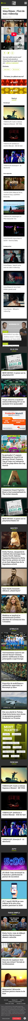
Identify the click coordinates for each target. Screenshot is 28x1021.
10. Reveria (15, 756)
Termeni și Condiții (20, 1003)
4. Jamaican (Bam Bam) (11, 743)
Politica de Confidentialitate (15, 1001)
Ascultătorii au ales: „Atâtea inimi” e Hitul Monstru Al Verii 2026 (12, 336)
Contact (22, 1000)
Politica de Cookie (9, 1003)
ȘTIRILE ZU (14, 629)
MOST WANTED (11, 728)
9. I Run (5, 756)
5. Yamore (6, 747)
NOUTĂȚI (14, 528)
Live (4, 3)
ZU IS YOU (14, 349)
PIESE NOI (6, 9)
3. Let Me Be (7, 738)
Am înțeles (17, 1018)
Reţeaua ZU (15, 1000)
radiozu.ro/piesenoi (12, 63)
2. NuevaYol (16, 734)
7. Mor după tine (8, 752)
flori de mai (16, 69)
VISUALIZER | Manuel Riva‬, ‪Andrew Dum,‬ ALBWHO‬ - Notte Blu (13, 194)
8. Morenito (21, 752)
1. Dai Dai (6, 734)
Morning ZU (14, 324)
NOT (15, 90)
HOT (15, 82)
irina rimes (7, 69)
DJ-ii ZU (6, 1000)
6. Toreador (17, 747)
